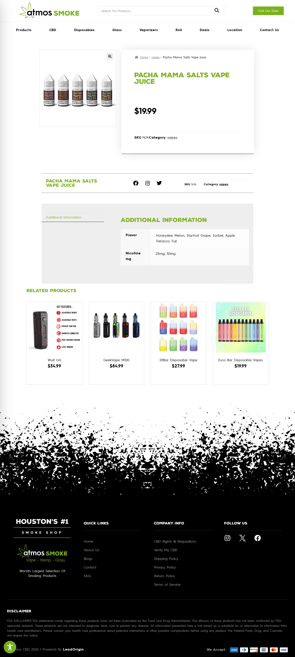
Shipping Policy (166, 558)
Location (234, 30)
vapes (155, 57)
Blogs (88, 558)
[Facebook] (136, 183)
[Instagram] (147, 183)
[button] (109, 56)
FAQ (87, 575)
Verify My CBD (166, 550)
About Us (91, 550)
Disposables (84, 30)
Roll (179, 30)
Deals (204, 30)
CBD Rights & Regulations (175, 541)
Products (24, 30)
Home (144, 57)
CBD (52, 30)
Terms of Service (167, 584)
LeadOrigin (73, 649)
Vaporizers (149, 30)
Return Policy (164, 575)
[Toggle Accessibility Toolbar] (10, 647)
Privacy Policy (165, 567)
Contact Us (269, 30)
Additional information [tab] (63, 217)
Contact (90, 567)
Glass (117, 30)
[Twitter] (159, 183)
